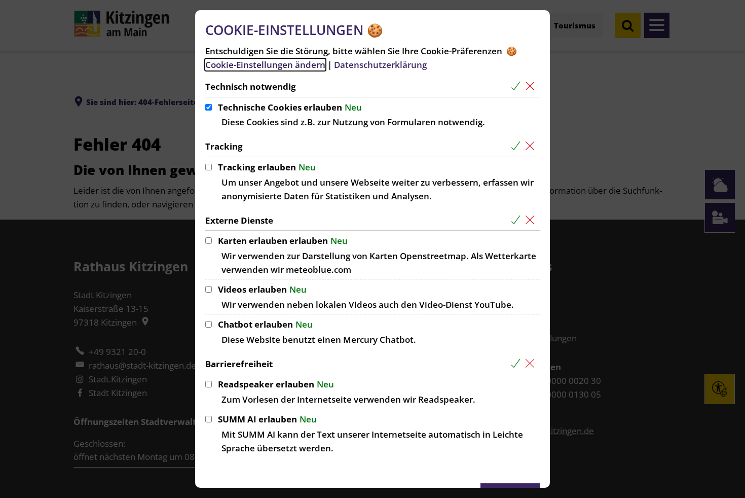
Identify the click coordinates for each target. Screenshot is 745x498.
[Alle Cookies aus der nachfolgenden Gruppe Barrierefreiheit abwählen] (532, 364)
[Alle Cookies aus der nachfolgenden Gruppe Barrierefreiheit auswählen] (517, 364)
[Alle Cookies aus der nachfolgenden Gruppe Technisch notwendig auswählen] (517, 86)
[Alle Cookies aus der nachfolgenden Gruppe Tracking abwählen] (532, 146)
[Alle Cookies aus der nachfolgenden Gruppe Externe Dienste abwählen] (532, 220)
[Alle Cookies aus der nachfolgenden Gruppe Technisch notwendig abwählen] (532, 86)
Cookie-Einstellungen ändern (265, 64)
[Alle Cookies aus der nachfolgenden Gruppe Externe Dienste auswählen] (517, 220)
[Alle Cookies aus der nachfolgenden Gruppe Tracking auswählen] (517, 146)
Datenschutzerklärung (380, 64)
